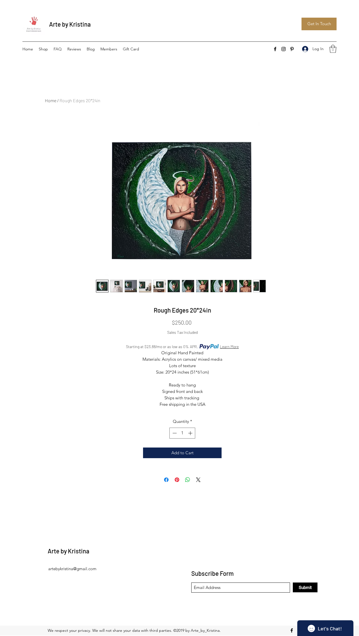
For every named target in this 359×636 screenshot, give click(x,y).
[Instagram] (283, 49)
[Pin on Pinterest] (177, 479)
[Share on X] (198, 479)
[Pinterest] (292, 49)
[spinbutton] (182, 433)
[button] (333, 49)
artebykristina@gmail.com (72, 568)
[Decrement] (174, 433)
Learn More (229, 346)
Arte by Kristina (70, 24)
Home (50, 100)
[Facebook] (275, 49)
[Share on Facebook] (166, 479)
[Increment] (191, 433)
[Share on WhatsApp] (187, 479)
